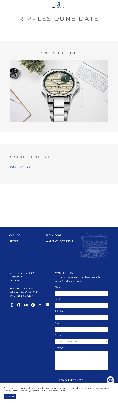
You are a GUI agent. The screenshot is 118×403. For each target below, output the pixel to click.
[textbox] (81, 341)
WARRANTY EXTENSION (59, 241)
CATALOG (14, 235)
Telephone (60, 311)
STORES (13, 241)
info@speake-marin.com (21, 296)
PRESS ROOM (53, 235)
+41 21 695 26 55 (25, 288)
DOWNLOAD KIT (20, 167)
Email (57, 299)
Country (59, 335)
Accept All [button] (10, 396)
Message (59, 347)
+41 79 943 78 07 (29, 292)
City (57, 323)
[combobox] (81, 341)
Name (58, 287)
